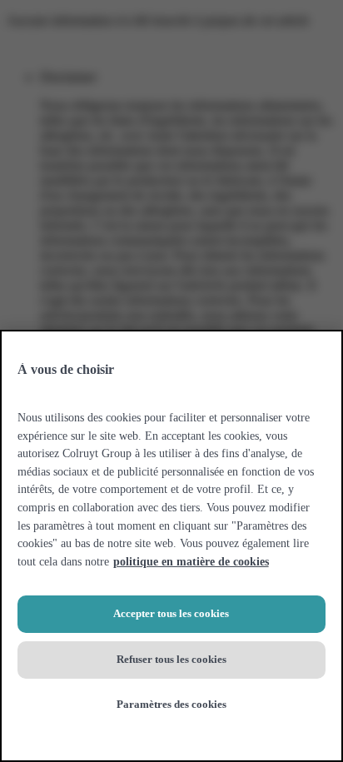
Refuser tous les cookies (171, 659)
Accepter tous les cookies (171, 613)
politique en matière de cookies (191, 561)
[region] (171, 546)
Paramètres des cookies (171, 704)
